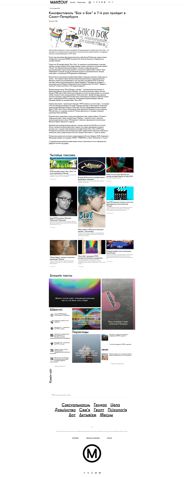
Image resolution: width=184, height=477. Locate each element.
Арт (72, 415)
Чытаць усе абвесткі (60, 366)
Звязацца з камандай (93, 438)
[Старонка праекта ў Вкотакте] (88, 473)
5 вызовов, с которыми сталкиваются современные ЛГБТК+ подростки (118, 335)
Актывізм (87, 415)
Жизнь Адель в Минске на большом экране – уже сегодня (91, 232)
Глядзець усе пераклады (117, 363)
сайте (51, 143)
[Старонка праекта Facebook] (94, 2)
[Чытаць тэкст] (63, 169)
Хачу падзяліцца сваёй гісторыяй (62, 395)
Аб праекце (75, 438)
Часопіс (73, 2)
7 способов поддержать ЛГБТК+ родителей (120, 344)
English (109, 438)
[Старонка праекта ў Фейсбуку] (84, 473)
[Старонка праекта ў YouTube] (105, 2)
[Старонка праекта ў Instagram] (99, 2)
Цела (115, 405)
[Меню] (89, 2)
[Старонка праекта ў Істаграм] (92, 473)
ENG (109, 2)
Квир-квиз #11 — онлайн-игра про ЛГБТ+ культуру (61, 328)
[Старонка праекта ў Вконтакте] (97, 2)
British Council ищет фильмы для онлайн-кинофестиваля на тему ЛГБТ (119, 176)
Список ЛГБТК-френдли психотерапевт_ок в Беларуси (62, 314)
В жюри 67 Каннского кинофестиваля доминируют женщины (91, 179)
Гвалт (99, 410)
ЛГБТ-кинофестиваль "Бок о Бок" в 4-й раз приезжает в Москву (63, 173)
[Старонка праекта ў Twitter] (102, 2)
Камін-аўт (50, 376)
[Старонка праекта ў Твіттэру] (96, 473)
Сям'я (84, 410)
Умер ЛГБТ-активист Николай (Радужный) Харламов (63, 221)
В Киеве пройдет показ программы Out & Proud (119, 254)
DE (112, 2)
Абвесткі (56, 309)
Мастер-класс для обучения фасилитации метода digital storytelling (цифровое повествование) (59, 360)
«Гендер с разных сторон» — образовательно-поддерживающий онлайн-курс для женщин (60, 351)
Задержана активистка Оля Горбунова (61, 321)
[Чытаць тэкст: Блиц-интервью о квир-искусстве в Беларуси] (118, 304)
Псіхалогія (117, 410)
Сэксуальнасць (76, 405)
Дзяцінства (65, 410)
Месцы (106, 415)
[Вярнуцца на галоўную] (59, 3)
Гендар (100, 405)
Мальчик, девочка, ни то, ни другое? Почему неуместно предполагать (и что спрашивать (120, 354)
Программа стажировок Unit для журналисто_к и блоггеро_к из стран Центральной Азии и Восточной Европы (60, 336)
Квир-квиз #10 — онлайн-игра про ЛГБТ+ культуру (62, 343)
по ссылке (64, 143)
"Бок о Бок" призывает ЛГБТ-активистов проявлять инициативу (91, 259)
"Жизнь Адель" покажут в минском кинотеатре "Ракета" (62, 260)
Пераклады (81, 2)
